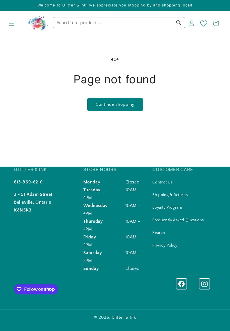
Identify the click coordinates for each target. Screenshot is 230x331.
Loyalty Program (167, 207)
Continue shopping (115, 104)
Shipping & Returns (170, 195)
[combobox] (119, 22)
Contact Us (162, 182)
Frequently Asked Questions (178, 220)
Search (158, 233)
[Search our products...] (179, 22)
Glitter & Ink (124, 317)
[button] (12, 23)
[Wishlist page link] (203, 23)
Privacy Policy (164, 245)
